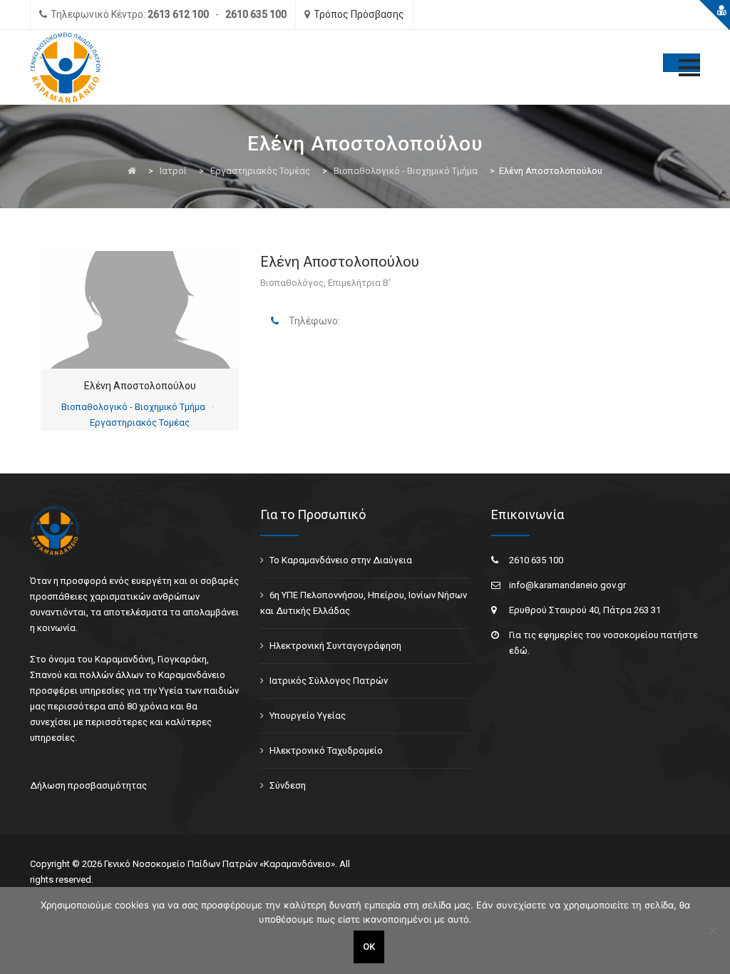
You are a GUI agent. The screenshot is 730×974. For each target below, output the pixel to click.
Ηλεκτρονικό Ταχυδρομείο (326, 750)
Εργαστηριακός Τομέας (140, 422)
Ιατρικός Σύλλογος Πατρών (328, 680)
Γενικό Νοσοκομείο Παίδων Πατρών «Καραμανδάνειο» (219, 863)
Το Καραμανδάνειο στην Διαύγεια (340, 560)
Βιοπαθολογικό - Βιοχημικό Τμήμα (133, 406)
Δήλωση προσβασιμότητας (88, 785)
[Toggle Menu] (681, 62)
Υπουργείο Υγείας (307, 715)
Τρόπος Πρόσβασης (359, 14)
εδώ (518, 650)
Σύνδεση (287, 785)
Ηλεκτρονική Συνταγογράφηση (335, 645)
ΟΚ (369, 946)
